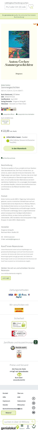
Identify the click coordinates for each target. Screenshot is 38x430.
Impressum (6, 401)
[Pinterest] (33, 403)
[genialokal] (10, 428)
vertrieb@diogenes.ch (13, 239)
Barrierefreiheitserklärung (9, 409)
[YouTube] (33, 413)
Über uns (20, 393)
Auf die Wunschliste (8, 158)
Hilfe (4, 397)
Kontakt (5, 393)
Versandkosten (23, 371)
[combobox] (16, 421)
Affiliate (19, 409)
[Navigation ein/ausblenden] (28, 427)
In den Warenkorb (19, 148)
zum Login (6, 278)
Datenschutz (21, 401)
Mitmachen (21, 405)
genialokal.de (9, 15)
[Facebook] (33, 399)
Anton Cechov (5, 85)
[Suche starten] (32, 421)
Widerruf (8, 413)
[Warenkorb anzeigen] (34, 428)
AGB (18, 397)
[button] (22, 427)
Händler (5, 405)
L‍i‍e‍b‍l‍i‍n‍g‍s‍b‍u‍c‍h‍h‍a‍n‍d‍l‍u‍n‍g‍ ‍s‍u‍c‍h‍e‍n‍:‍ (16, 3)
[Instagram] (33, 408)
